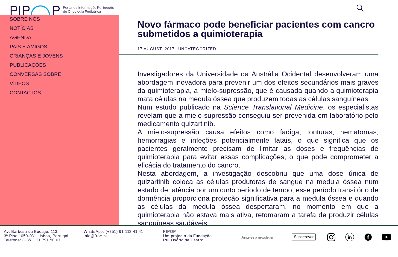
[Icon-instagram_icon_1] (331, 237)
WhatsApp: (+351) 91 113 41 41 (113, 231)
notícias (22, 28)
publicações (28, 65)
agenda (20, 37)
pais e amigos (28, 46)
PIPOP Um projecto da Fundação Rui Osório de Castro (187, 235)
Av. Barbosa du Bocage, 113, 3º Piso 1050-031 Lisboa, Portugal (36, 233)
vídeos (19, 83)
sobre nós (25, 19)
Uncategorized (197, 49)
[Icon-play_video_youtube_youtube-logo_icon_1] (386, 237)
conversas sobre (35, 74)
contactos (25, 92)
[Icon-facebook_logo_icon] (368, 237)
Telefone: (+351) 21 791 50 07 (32, 240)
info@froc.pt (95, 236)
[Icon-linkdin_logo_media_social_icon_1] (349, 237)
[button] (378, 7)
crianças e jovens (36, 56)
